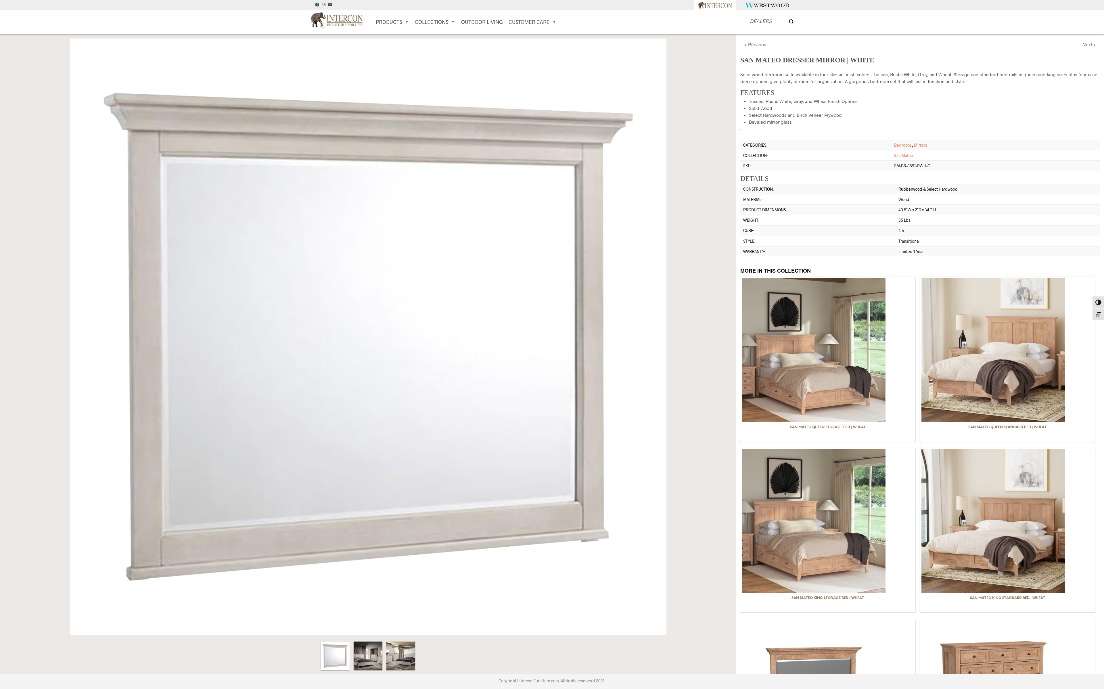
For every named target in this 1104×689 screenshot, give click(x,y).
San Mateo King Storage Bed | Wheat (827, 598)
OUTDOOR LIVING (482, 22)
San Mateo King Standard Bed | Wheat (1007, 598)
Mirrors (920, 145)
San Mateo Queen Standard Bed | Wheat (1007, 427)
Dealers (761, 21)
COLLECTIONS (431, 22)
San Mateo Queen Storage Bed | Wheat (828, 427)
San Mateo (903, 155)
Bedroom (902, 145)
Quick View (831, 416)
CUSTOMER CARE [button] (529, 22)
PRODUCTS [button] (389, 22)
